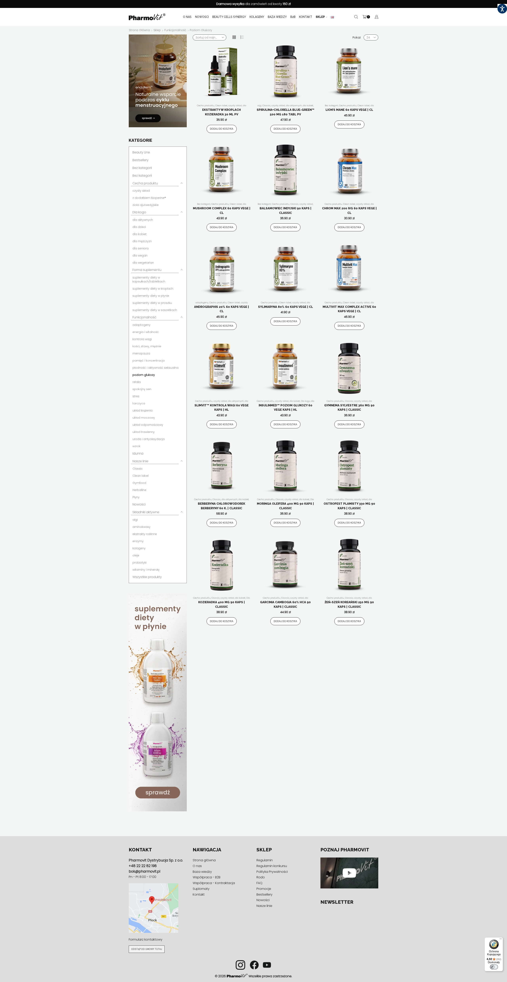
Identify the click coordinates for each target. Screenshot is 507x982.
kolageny (139, 548)
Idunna (137, 453)
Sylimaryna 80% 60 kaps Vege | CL (285, 307)
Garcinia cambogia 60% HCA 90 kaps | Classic (285, 604)
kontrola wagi (142, 339)
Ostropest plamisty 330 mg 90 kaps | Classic (349, 506)
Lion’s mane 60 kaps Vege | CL (349, 110)
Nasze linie (140, 461)
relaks (136, 382)
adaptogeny (201, 302)
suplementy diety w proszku (152, 303)
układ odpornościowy (147, 425)
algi (259, 105)
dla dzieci (139, 227)
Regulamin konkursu (271, 866)
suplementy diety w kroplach (152, 289)
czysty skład (235, 105)
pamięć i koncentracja (148, 361)
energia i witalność (145, 332)
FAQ (259, 883)
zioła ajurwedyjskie (145, 205)
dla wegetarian (143, 263)
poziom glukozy (143, 375)
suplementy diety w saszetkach (154, 310)
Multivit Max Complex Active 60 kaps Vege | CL (349, 309)
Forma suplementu (146, 270)
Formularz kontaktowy (145, 939)
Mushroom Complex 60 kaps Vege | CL (221, 211)
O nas (187, 16)
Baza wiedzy (277, 16)
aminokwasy (141, 527)
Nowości (202, 16)
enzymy (138, 541)
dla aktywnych (294, 105)
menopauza (141, 353)
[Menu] (500, 939)
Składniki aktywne (145, 512)
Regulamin (264, 860)
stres (135, 396)
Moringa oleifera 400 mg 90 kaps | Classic (285, 506)
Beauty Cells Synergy (229, 16)
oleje (135, 555)
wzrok (136, 446)
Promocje (263, 888)
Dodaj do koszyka (221, 128)
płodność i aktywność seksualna (155, 368)
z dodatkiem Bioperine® (149, 198)
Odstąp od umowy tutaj (146, 949)
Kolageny (257, 16)
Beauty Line (141, 152)
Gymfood (139, 483)
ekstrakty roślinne (144, 534)
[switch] (494, 967)
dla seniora (140, 248)
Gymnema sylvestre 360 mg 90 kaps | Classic (349, 408)
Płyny (136, 497)
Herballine (139, 490)
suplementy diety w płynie (150, 296)
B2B (292, 16)
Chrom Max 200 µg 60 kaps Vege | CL (349, 211)
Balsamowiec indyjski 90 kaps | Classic (285, 211)
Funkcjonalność (175, 30)
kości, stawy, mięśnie (146, 346)
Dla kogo (305, 401)
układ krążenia (142, 411)
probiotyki (139, 563)
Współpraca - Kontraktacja (214, 883)
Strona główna (139, 30)
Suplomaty (201, 888)
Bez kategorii (331, 105)
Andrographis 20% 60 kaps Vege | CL (221, 309)
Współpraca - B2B (206, 877)
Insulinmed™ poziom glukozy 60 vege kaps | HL (285, 408)
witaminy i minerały (146, 570)
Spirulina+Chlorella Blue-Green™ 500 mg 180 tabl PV (285, 112)
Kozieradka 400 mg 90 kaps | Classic (221, 604)
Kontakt (305, 16)
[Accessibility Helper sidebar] (502, 8)
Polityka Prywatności (272, 871)
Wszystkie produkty (147, 577)
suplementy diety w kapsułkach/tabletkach (148, 279)
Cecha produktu (205, 105)
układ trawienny (143, 432)
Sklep (320, 16)
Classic (266, 105)
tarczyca (138, 403)
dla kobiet (308, 105)
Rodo (260, 877)
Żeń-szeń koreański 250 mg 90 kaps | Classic (349, 604)
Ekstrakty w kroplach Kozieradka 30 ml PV (221, 112)
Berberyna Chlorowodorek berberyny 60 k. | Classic (221, 506)
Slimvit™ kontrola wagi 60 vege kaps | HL (221, 408)
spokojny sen (141, 389)
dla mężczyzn (142, 241)
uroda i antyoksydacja (148, 439)
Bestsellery (140, 160)
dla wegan (140, 255)
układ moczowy (143, 418)
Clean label (221, 105)
